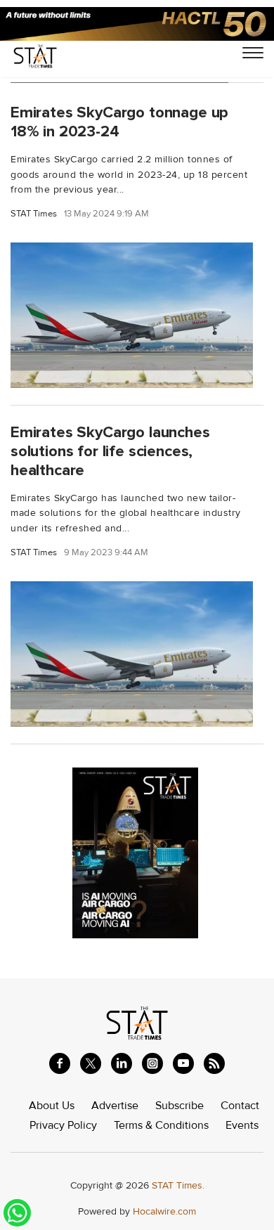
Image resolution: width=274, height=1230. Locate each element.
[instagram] (152, 1063)
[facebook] (59, 1063)
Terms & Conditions (161, 1125)
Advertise (114, 1106)
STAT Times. (178, 1185)
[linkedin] (121, 1063)
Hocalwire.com (164, 1211)
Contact (240, 1106)
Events (242, 1125)
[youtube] (183, 1063)
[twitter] (90, 1063)
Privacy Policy (63, 1125)
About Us (51, 1106)
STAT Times (34, 214)
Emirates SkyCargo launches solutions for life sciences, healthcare (110, 451)
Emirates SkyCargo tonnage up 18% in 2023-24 (119, 122)
